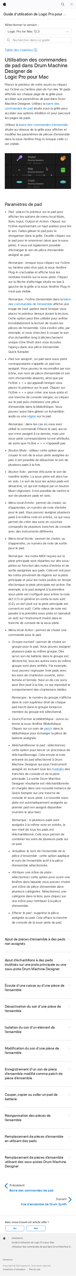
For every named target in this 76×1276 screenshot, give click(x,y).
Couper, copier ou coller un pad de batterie (31, 1097)
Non (36, 1228)
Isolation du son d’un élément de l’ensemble (30, 1029)
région (31, 416)
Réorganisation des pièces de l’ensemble (28, 1117)
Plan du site (34, 1269)
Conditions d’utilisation (14, 1269)
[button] (62, 4)
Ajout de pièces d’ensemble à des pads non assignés (35, 941)
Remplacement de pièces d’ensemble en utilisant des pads (34, 1138)
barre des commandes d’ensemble (43, 125)
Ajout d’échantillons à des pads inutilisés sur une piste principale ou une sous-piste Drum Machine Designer (35, 964)
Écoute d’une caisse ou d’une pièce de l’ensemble (35, 987)
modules (58, 769)
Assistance (17, 1238)
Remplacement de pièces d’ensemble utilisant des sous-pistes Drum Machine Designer (35, 1161)
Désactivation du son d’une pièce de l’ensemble (33, 1008)
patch (48, 728)
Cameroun (8, 1259)
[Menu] (71, 4)
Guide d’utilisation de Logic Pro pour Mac (37, 14)
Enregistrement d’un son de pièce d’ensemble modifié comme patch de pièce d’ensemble (34, 1073)
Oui (14, 1228)
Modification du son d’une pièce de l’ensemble (32, 1050)
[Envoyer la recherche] (9, 40)
